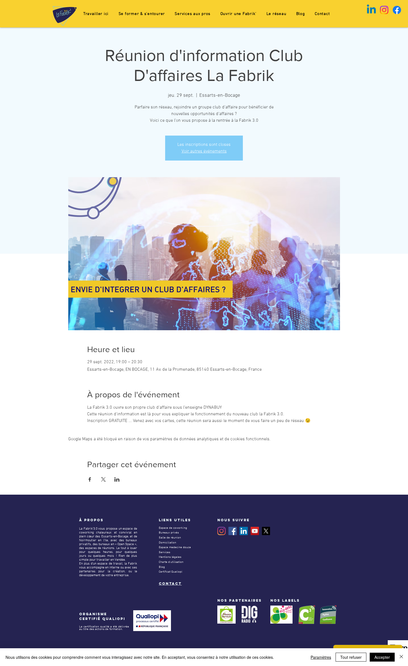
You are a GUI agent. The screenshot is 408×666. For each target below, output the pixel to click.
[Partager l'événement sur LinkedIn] (117, 479)
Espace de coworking (173, 528)
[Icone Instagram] (384, 10)
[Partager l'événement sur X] (103, 479)
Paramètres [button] (321, 657)
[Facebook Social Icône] (232, 531)
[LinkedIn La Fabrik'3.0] (244, 531)
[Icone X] (266, 531)
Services (164, 552)
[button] (142, 14)
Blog (162, 567)
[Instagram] (221, 531)
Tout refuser (351, 657)
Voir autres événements (204, 151)
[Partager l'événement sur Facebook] (89, 479)
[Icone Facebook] (396, 10)
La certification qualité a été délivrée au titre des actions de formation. (104, 628)
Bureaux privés (169, 533)
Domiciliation (167, 543)
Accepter (382, 657)
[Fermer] (401, 657)
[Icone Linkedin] (371, 10)
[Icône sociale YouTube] (255, 531)
